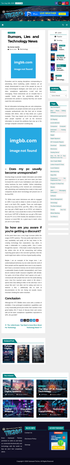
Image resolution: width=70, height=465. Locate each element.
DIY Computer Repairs (57, 142)
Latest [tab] (59, 33)
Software (62, 45)
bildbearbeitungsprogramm (58, 116)
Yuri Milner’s (54, 216)
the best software (56, 206)
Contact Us (28, 432)
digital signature (55, 138)
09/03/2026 (11, 394)
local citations (55, 168)
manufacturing (55, 171)
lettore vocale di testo (57, 164)
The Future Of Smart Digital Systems (18, 390)
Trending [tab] (59, 40)
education (63, 145)
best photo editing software (58, 111)
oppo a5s (53, 175)
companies (54, 126)
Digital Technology (60, 66)
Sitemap (27, 445)
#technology (24, 49)
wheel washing (55, 213)
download (53, 145)
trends (53, 209)
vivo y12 (63, 209)
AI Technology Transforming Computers (60, 80)
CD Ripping (54, 119)
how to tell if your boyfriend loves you (58, 156)
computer (63, 126)
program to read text (57, 183)
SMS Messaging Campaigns (58, 191)
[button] (63, 25)
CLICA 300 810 (55, 123)
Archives (53, 92)
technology (54, 202)
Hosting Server (55, 152)
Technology (11, 32)
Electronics (60, 55)
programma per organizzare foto (58, 179)
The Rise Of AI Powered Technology (61, 59)
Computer (58, 75)
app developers (55, 107)
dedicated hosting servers (58, 130)
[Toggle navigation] (67, 24)
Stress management (56, 199)
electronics (54, 149)
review (53, 187)
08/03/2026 (44, 394)
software (53, 195)
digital (52, 135)
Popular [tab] (59, 36)
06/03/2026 (44, 414)
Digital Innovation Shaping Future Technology (18, 411)
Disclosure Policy (30, 439)
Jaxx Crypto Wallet (56, 161)
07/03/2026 (11, 414)
